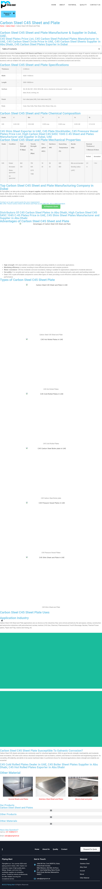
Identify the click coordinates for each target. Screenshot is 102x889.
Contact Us (95, 5)
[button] (99, 49)
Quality (83, 5)
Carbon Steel (10, 26)
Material (72, 5)
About (62, 5)
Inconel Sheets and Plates (18, 799)
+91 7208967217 (12, 832)
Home (53, 5)
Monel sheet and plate (83, 799)
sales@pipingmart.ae (11, 836)
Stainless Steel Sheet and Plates (51, 799)
